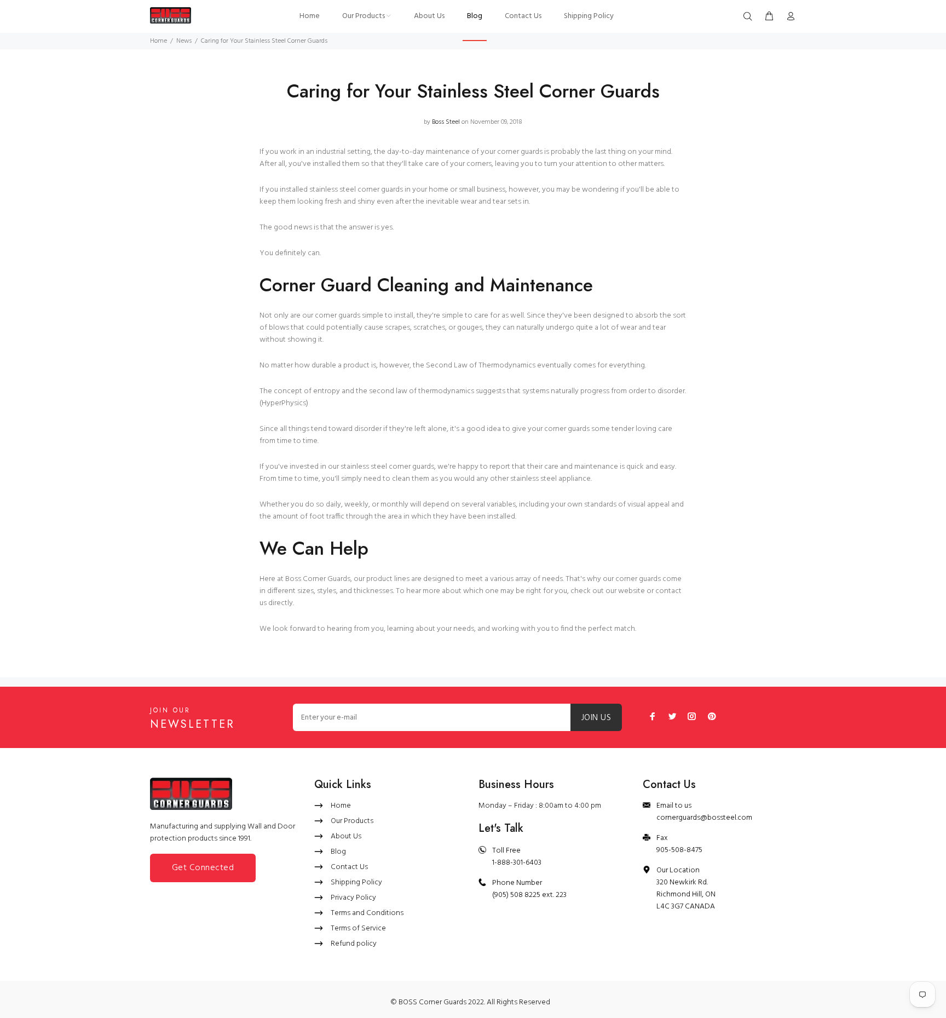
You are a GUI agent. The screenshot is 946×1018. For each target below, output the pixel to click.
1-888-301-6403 (516, 862)
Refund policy (354, 944)
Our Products (352, 821)
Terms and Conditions (367, 913)
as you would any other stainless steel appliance (511, 479)
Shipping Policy (356, 882)
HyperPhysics (284, 403)
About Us (346, 836)
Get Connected (203, 868)
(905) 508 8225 (516, 895)
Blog (338, 852)
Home (158, 41)
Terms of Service (358, 928)
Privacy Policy (353, 898)
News (184, 41)
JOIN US (596, 718)
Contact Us (349, 867)
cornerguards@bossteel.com (704, 818)
